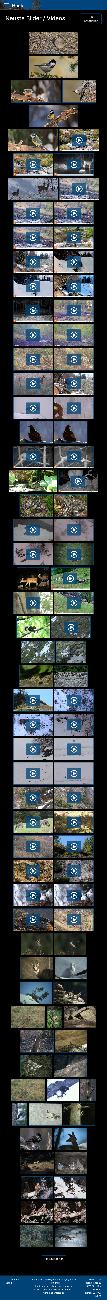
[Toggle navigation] (5, 5)
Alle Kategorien (91, 19)
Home (17, 5)
